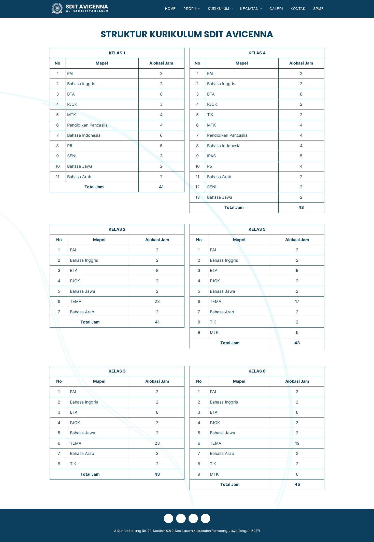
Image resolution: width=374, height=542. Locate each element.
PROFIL (190, 9)
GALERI (276, 9)
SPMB (318, 9)
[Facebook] (168, 518)
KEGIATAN (249, 9)
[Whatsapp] (193, 518)
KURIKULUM (218, 9)
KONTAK (298, 9)
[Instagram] (205, 518)
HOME (170, 9)
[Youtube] (180, 518)
